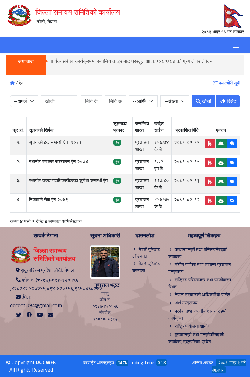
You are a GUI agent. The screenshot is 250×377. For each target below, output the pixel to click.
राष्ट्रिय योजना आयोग (192, 326)
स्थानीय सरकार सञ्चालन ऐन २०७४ (58, 161)
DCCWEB (46, 362)
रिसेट (231, 101)
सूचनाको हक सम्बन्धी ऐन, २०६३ (55, 142)
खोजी (206, 101)
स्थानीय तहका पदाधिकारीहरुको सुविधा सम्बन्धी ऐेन (68, 180)
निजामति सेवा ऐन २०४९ (48, 199)
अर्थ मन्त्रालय (186, 303)
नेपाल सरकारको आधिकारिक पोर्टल (202, 294)
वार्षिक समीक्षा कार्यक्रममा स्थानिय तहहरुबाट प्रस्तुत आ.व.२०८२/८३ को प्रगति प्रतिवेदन (131, 61)
